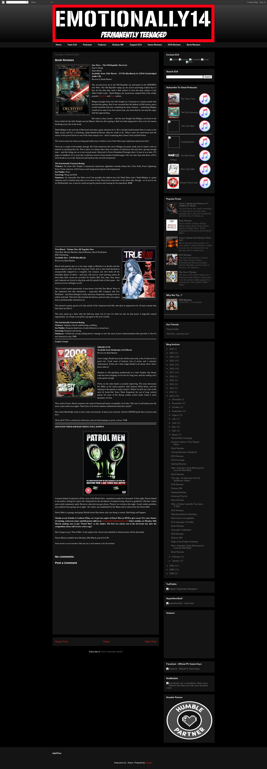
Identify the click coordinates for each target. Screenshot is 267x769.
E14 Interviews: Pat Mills (182, 522)
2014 (172, 384)
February (176, 557)
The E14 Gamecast (189, 112)
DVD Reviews (174, 45)
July (174, 419)
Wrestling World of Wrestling (184, 514)
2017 (172, 372)
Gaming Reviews (178, 464)
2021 (172, 357)
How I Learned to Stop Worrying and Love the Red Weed (187, 469)
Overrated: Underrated (181, 530)
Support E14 (136, 45)
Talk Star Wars (188, 126)
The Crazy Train (188, 99)
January (176, 561)
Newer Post (61, 641)
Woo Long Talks (187, 169)
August (175, 415)
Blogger (149, 763)
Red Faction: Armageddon (182, 518)
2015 (172, 380)
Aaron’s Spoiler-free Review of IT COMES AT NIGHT (193, 204)
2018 (172, 368)
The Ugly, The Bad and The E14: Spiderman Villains (186, 479)
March (175, 435)
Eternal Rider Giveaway (181, 438)
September (177, 411)
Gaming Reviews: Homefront (184, 452)
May (174, 427)
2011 (172, 396)
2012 (172, 392)
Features (102, 45)
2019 (172, 365)
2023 (172, 349)
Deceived (103, 96)
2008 (172, 573)
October (176, 407)
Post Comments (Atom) (112, 651)
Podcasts (87, 45)
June (174, 423)
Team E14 (72, 45)
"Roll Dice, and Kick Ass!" (178, 334)
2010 (172, 566)
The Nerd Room (188, 155)
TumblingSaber (187, 142)
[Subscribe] (204, 112)
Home (58, 45)
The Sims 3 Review (187, 272)
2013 (172, 388)
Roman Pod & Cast (188, 183)
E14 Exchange (177, 460)
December (177, 399)
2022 (172, 353)
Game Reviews (155, 45)
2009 (172, 569)
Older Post (150, 641)
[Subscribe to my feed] (174, 112)
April (174, 431)
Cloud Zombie (172, 329)
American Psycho (179, 496)
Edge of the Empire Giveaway (184, 541)
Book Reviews (193, 45)
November (177, 403)
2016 (172, 376)
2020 (172, 361)
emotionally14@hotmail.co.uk (115, 521)
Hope (113, 96)
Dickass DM (117, 45)
